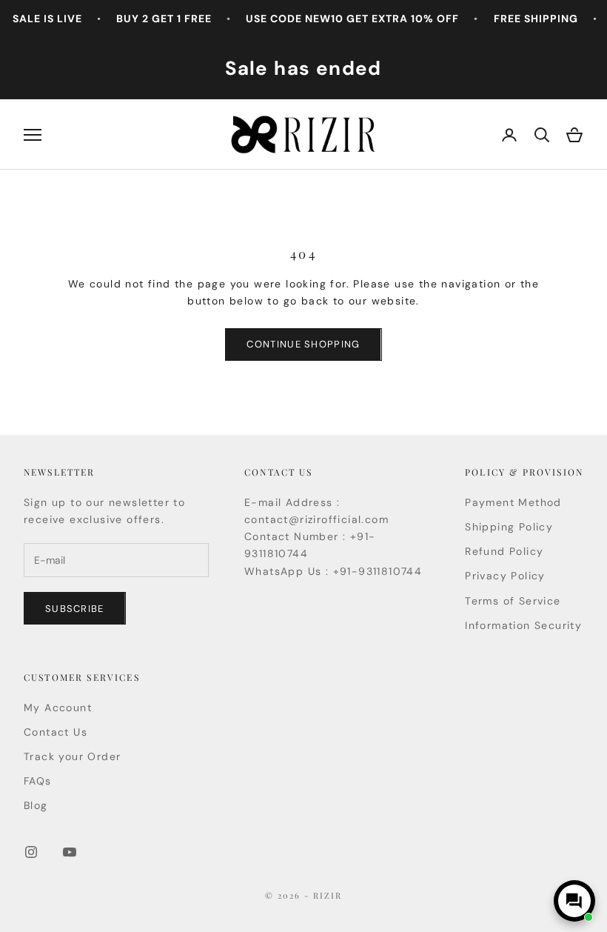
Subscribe (74, 608)
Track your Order (72, 756)
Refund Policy (504, 551)
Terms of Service (512, 601)
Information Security (523, 625)
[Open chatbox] (574, 901)
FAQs (38, 781)
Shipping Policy (509, 526)
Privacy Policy (505, 575)
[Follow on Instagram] (31, 852)
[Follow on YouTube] (69, 852)
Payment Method (513, 502)
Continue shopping (303, 344)
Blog (36, 805)
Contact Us (55, 732)
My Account (58, 707)
